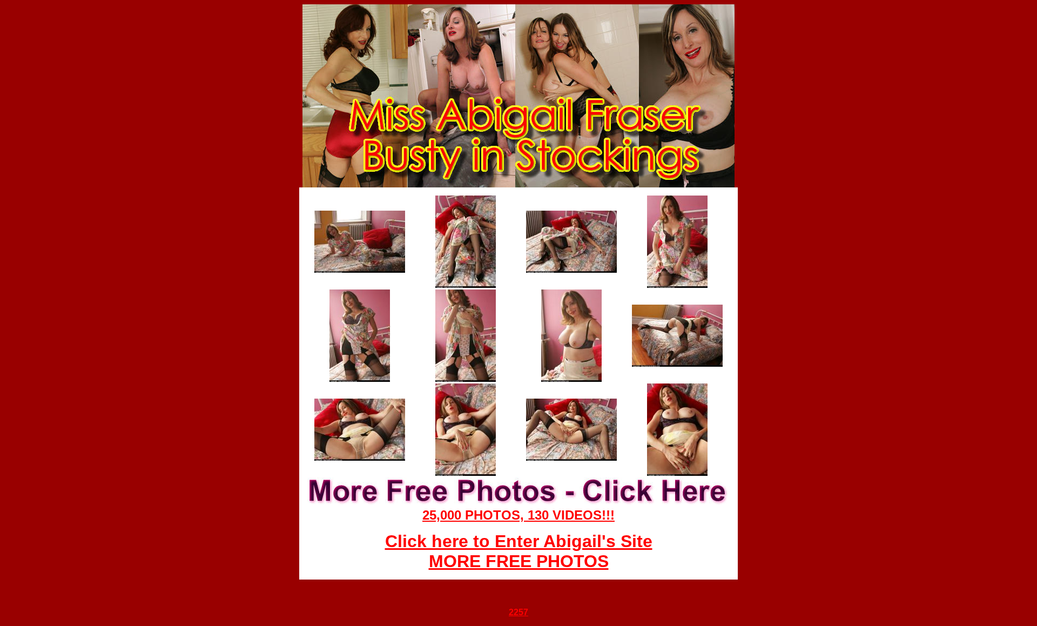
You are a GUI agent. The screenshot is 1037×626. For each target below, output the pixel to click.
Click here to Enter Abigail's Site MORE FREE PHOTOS (518, 551)
